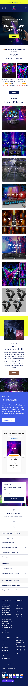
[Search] (5, 8)
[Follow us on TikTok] (17, 653)
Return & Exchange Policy (6, 643)
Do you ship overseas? (7, 568)
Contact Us (18, 611)
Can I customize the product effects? (10, 552)
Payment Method (19, 614)
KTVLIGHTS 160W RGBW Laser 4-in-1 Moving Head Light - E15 (9, 80)
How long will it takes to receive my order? (11, 573)
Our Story (17, 605)
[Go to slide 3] (14, 521)
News (17, 603)
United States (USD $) (7, 664)
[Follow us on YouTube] (24, 650)
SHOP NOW (14, 36)
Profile (3, 655)
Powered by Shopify (11, 668)
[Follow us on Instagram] (21, 650)
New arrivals (18, 58)
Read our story (8, 420)
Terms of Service (5, 653)
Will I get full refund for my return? (9, 589)
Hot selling (9, 58)
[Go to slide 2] (13, 521)
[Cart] (25, 8)
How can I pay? (5, 556)
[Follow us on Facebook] (17, 650)
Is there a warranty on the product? (9, 547)
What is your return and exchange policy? (11, 585)
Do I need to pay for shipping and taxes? (10, 538)
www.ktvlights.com (20, 642)
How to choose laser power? (8, 542)
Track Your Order (19, 608)
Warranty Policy (5, 650)
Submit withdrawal (6, 658)
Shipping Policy (5, 647)
